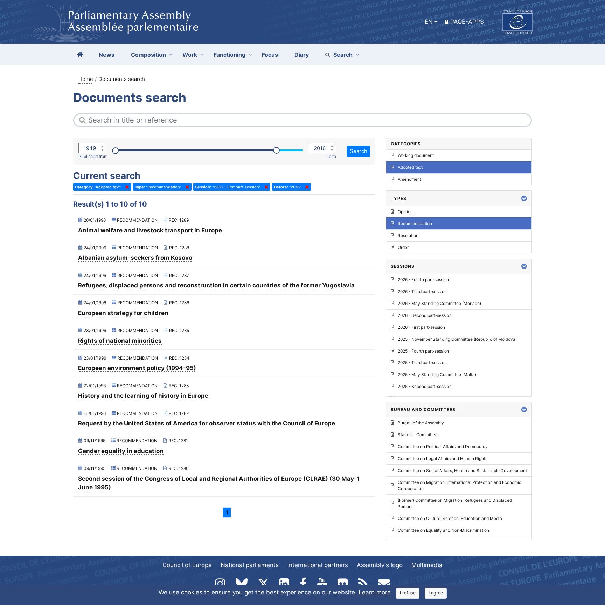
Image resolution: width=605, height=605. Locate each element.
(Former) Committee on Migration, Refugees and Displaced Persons (455, 503)
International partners (317, 565)
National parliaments (250, 565)
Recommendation (415, 223)
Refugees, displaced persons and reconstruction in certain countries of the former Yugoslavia (216, 285)
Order (403, 247)
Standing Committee (418, 434)
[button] (524, 198)
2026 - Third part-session (422, 291)
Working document (416, 155)
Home (85, 79)
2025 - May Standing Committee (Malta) (437, 374)
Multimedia (427, 565)
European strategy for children (123, 313)
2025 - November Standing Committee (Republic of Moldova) (457, 339)
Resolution (408, 235)
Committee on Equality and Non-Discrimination (443, 530)
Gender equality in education (121, 450)
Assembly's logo (380, 565)
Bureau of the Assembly (421, 422)
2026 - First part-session (421, 327)
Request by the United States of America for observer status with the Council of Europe (206, 423)
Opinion (405, 211)
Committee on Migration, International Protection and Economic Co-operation (459, 485)
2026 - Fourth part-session (423, 279)
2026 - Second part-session (425, 315)
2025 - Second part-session (425, 386)
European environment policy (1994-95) (137, 367)
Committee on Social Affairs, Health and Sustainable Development (462, 470)
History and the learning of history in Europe (143, 395)
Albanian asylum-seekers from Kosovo (135, 257)
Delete (125, 186)
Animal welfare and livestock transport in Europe (150, 230)
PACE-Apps (467, 21)
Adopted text (410, 167)
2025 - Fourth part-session (423, 351)
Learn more (375, 592)
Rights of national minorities (120, 340)
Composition (148, 54)
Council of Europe (187, 565)
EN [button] (429, 21)
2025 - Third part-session (422, 362)
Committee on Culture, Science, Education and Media (450, 518)
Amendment (409, 179)
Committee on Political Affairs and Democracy (443, 446)
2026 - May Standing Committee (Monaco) (439, 303)
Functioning (229, 54)
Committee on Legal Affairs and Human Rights (442, 458)
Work (189, 54)
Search (343, 54)
